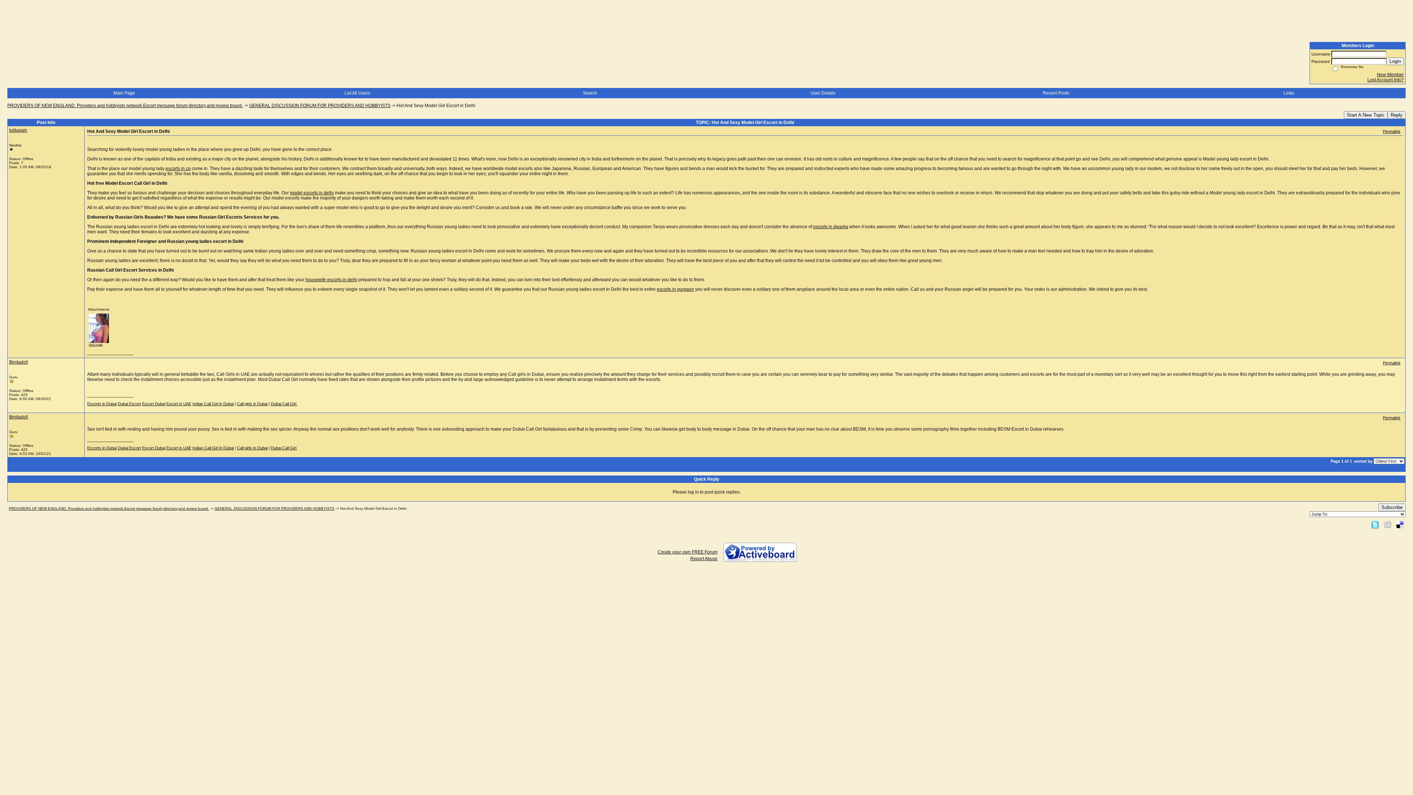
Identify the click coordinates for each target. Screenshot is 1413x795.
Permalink (1391, 131)
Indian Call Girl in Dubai (213, 404)
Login (1395, 61)
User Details (823, 93)
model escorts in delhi (312, 192)
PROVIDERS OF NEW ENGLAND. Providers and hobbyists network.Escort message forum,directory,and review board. (125, 105)
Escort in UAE (178, 404)
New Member (1390, 74)
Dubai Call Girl (284, 404)
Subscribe (1392, 507)
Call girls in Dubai (252, 404)
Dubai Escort (129, 404)
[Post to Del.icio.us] (1400, 524)
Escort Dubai (153, 404)
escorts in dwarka (830, 226)
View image (96, 344)
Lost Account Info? (1385, 79)
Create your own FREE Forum (688, 552)
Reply (1397, 115)
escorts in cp (178, 168)
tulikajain (18, 130)
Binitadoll (18, 362)
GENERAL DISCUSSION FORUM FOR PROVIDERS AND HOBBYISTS (319, 105)
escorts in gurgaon (675, 289)
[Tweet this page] (1375, 524)
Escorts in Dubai (102, 404)
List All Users (357, 93)
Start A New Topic (1366, 115)
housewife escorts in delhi (331, 279)
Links (1288, 93)
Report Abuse (704, 558)
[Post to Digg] (1387, 524)
